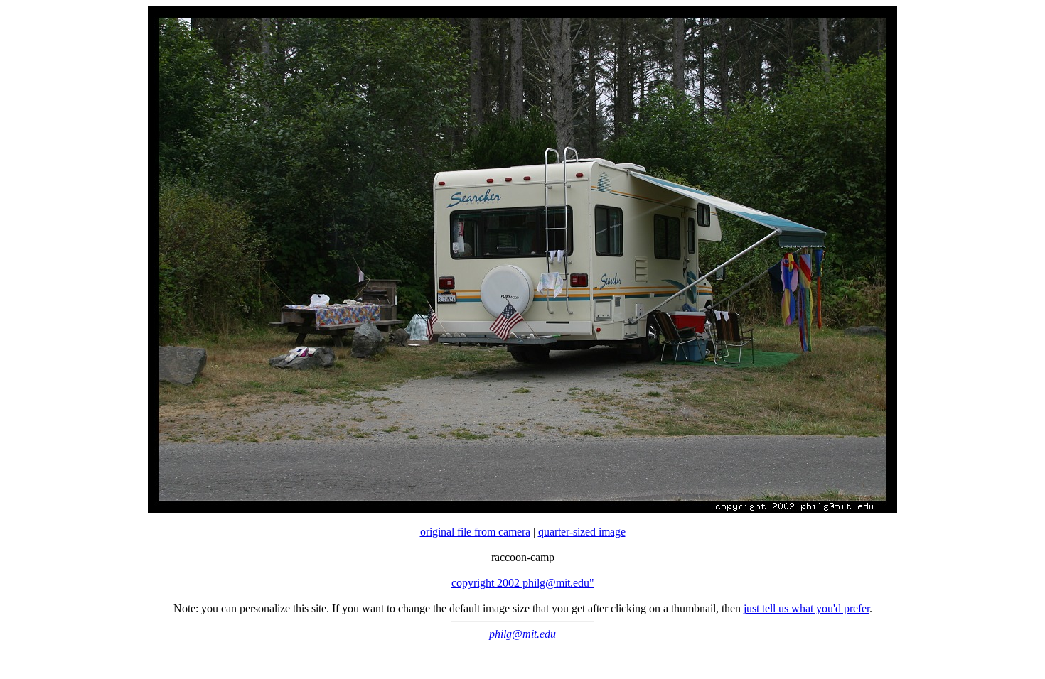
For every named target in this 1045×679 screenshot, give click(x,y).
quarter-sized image (582, 532)
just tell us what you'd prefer (806, 608)
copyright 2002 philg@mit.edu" (522, 583)
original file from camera (475, 532)
